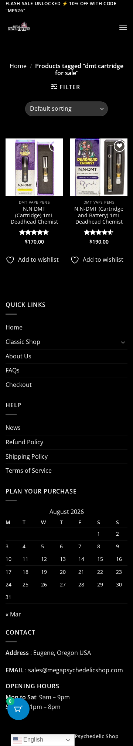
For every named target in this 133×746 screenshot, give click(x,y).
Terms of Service (29, 470)
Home (18, 66)
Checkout (19, 385)
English (32, 739)
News (13, 428)
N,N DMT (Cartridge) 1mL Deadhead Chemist (34, 215)
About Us (18, 356)
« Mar (13, 614)
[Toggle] (123, 342)
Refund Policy (24, 442)
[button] (123, 27)
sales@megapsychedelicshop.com (75, 670)
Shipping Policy (27, 456)
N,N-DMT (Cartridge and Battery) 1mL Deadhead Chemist (98, 215)
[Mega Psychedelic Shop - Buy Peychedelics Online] (42, 27)
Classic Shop (23, 342)
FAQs (13, 370)
